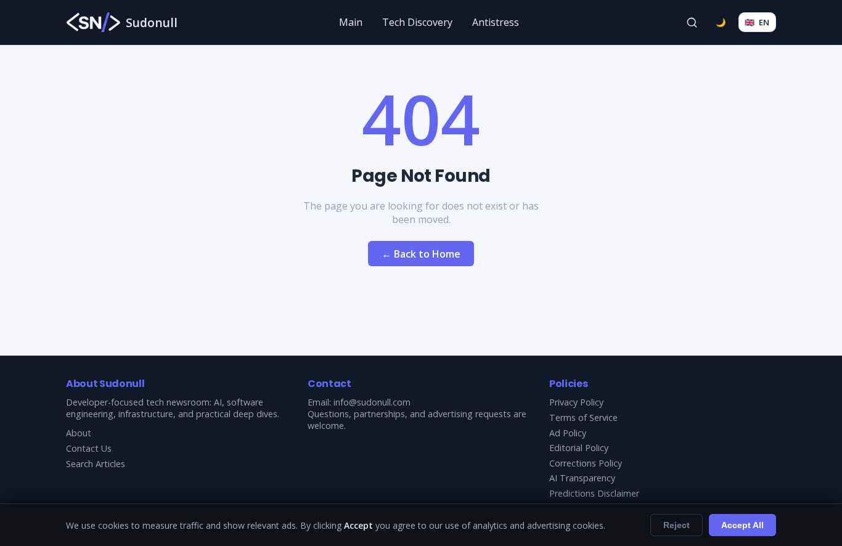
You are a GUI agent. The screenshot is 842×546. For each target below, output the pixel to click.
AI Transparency (582, 478)
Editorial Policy (578, 448)
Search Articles (95, 464)
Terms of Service (583, 417)
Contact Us (89, 448)
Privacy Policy (576, 402)
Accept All (742, 525)
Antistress (495, 22)
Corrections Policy (585, 463)
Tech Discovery (417, 22)
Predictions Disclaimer (594, 493)
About (78, 433)
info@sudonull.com (372, 402)
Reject (676, 525)
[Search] (692, 22)
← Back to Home (421, 254)
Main (350, 22)
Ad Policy (567, 433)
